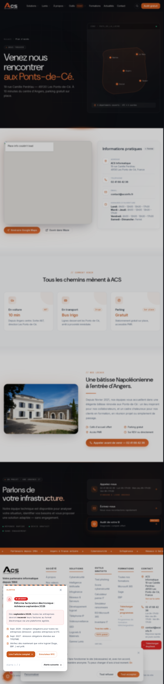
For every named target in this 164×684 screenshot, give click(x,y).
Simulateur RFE (47, 654)
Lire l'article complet (19, 654)
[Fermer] (60, 590)
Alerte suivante (51, 664)
